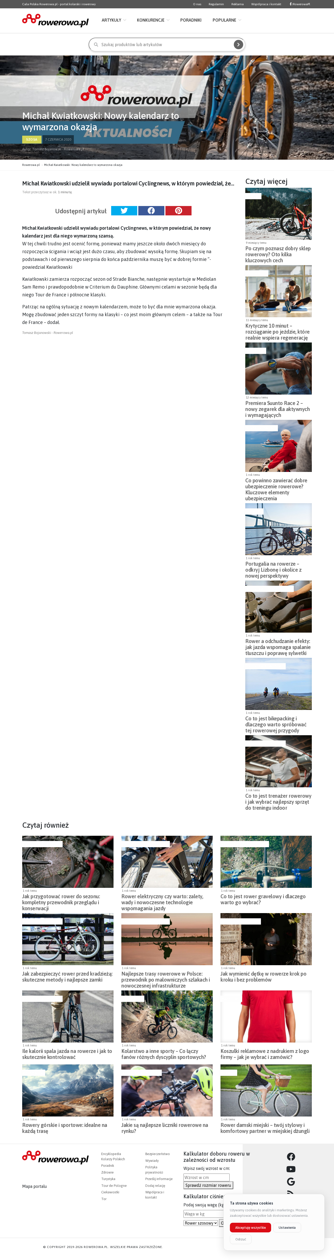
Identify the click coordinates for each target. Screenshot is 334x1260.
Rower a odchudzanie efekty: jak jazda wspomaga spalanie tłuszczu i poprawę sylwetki (278, 645)
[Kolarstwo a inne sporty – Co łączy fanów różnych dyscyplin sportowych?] (167, 1016)
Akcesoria (255, 351)
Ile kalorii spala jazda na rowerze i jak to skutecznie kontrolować (67, 1054)
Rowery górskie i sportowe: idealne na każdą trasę (64, 1128)
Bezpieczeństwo (261, 428)
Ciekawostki (110, 1192)
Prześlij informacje (159, 1179)
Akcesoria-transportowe (269, 589)
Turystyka (108, 1179)
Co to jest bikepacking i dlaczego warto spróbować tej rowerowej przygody (275, 723)
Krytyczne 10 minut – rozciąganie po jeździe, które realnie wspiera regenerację (277, 330)
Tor (103, 1199)
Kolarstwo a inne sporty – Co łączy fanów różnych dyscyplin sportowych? (163, 1054)
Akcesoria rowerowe (265, 666)
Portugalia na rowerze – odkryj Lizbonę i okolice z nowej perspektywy (273, 568)
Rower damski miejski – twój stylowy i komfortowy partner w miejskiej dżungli (264, 1128)
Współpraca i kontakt (266, 4)
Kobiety (228, 1073)
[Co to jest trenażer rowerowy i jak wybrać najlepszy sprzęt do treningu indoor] (278, 761)
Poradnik (107, 1166)
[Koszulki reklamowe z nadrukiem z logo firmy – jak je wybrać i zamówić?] (266, 1016)
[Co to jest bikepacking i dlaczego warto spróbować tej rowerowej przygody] (278, 684)
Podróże (253, 511)
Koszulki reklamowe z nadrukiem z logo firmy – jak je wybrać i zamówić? (264, 1054)
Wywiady (152, 1161)
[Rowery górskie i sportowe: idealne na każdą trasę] (68, 1090)
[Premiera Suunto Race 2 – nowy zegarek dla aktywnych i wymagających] (278, 368)
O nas (197, 4)
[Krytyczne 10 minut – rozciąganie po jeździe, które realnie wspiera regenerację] (278, 291)
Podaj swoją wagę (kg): (204, 1204)
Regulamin (216, 4)
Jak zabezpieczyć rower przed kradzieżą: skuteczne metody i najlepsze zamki (67, 977)
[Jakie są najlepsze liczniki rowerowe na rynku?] (167, 1090)
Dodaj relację (155, 1186)
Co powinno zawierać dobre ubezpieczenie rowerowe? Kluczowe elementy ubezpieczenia (276, 484)
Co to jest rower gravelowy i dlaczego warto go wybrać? (263, 899)
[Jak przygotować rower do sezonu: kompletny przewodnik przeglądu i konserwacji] (68, 862)
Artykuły (111, 20)
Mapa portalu (34, 1186)
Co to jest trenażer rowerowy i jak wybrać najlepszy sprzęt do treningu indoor (278, 800)
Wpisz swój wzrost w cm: (206, 1168)
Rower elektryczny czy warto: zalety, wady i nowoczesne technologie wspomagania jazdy (162, 900)
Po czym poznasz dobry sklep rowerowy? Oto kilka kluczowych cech (278, 252)
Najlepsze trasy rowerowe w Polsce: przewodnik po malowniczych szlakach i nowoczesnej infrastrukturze (165, 978)
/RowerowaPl (301, 4)
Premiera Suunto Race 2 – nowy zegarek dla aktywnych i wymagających (277, 407)
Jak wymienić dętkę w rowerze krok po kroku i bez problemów (263, 977)
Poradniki (190, 20)
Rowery (252, 196)
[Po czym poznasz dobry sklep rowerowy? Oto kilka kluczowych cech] (278, 214)
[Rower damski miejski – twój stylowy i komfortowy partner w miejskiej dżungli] (266, 1090)
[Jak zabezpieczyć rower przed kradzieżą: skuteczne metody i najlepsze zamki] (68, 939)
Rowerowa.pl (31, 164)
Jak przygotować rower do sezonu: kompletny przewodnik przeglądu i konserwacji (61, 900)
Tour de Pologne (114, 1186)
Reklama (237, 4)
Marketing (230, 999)
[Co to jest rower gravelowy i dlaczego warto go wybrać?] (266, 862)
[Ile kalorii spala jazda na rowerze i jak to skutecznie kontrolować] (68, 1016)
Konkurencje (150, 20)
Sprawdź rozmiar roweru (208, 1185)
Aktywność (256, 273)
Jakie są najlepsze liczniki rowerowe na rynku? (164, 1128)
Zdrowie (107, 1172)
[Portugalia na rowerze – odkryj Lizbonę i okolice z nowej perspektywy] (278, 529)
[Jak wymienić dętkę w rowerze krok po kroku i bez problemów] (266, 939)
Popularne (224, 20)
